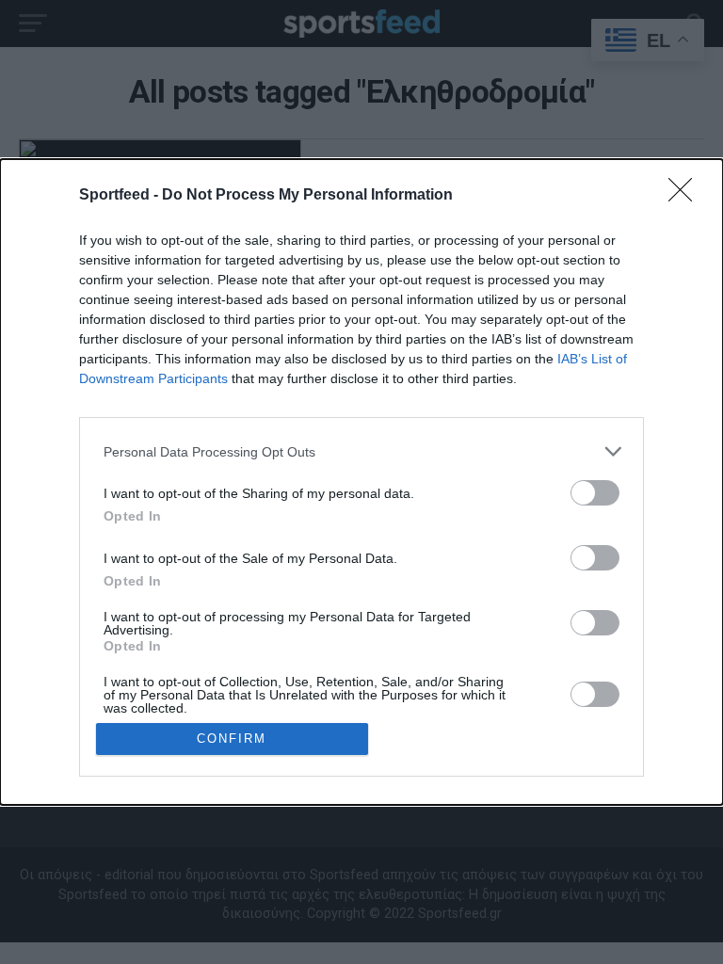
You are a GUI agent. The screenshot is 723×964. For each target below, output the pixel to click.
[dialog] (361, 481)
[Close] (686, 196)
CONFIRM (231, 738)
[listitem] (361, 451)
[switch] (594, 493)
